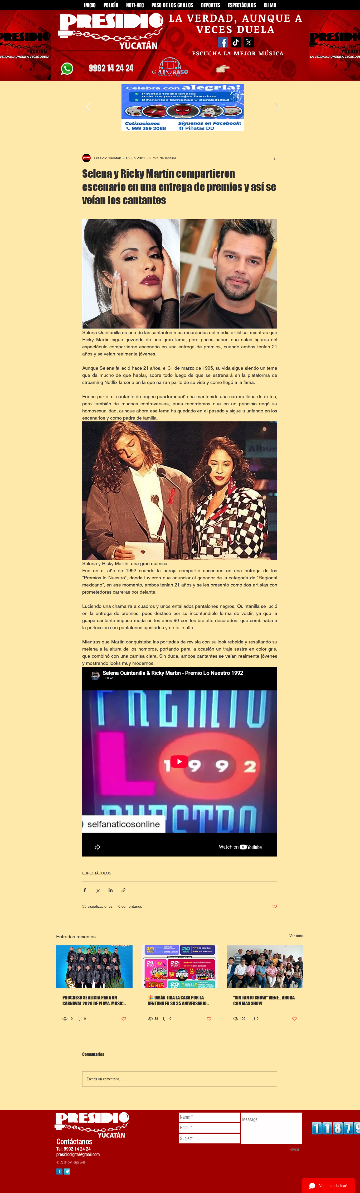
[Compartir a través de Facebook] (84, 890)
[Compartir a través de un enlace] (123, 890)
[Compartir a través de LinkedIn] (110, 890)
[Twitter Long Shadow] (67, 1171)
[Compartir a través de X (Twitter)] (97, 890)
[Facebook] (223, 42)
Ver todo (296, 936)
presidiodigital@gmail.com (78, 1154)
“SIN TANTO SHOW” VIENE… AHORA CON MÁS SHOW (264, 1000)
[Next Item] (277, 107)
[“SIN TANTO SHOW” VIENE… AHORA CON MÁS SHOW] (265, 966)
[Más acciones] (274, 158)
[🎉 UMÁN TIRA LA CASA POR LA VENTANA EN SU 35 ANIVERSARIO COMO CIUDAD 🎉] (180, 966)
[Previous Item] (88, 107)
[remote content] (179, 762)
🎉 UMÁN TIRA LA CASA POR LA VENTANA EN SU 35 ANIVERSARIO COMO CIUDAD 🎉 (177, 1000)
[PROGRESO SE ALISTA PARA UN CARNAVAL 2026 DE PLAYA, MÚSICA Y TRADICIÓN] (94, 966)
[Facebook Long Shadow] (59, 1171)
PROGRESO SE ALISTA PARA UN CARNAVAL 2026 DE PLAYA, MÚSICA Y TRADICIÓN (94, 1000)
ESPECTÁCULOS (96, 873)
